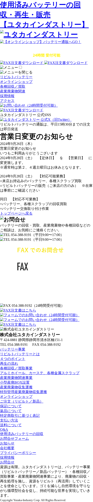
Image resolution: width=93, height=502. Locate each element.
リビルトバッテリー (16, 77)
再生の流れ (9, 363)
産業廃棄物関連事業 (16, 378)
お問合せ (7, 462)
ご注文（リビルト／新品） (21, 401)
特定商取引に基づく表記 (20, 415)
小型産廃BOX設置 (15, 382)
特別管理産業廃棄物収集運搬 (23, 392)
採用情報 (7, 96)
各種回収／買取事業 (16, 368)
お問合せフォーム (14, 438)
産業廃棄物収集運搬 (16, 387)
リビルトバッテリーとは (20, 354)
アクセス (7, 101)
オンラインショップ (16, 82)
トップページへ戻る (16, 213)
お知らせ (7, 443)
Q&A (4, 429)
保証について (11, 406)
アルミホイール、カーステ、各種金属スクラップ (39, 373)
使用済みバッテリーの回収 (21, 434)
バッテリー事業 (12, 349)
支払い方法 (9, 420)
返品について (11, 411)
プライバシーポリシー (18, 453)
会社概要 (7, 448)
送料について (11, 425)
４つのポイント (12, 359)
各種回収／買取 (12, 86)
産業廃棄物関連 (12, 91)
